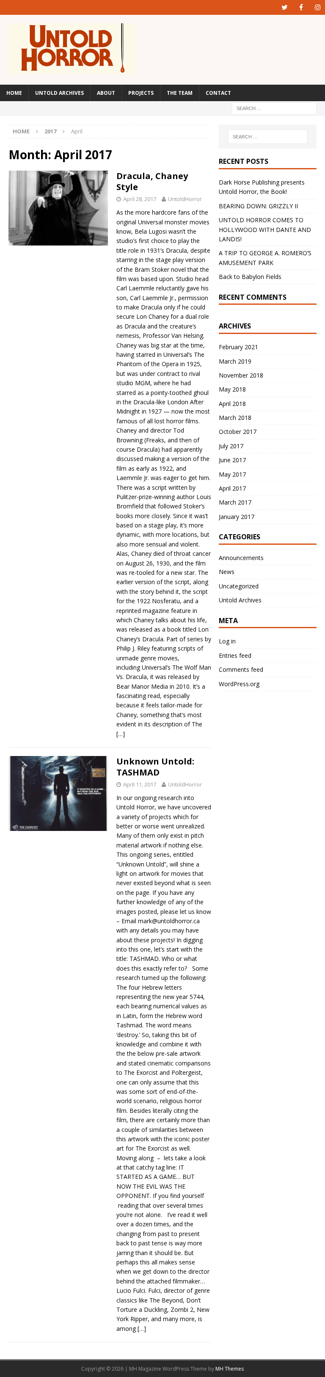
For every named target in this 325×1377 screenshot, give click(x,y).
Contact (218, 93)
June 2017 (232, 460)
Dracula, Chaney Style (152, 181)
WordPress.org (239, 684)
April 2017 (232, 488)
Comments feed (241, 669)
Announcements (241, 558)
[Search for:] (274, 108)
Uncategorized (239, 586)
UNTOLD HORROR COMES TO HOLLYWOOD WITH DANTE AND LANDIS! (265, 229)
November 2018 (241, 375)
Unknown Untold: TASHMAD (155, 767)
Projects (141, 93)
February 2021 (238, 347)
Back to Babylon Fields (250, 277)
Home (14, 93)
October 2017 (237, 432)
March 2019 (235, 361)
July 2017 (231, 446)
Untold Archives (59, 93)
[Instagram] (317, 7)
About (106, 93)
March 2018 (235, 418)
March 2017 (235, 502)
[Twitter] (284, 7)
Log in (227, 641)
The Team (180, 93)
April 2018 (232, 404)
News (226, 572)
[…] (120, 734)
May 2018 (232, 389)
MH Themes (229, 1368)
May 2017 (232, 474)
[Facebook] (301, 7)
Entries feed (235, 655)
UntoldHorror (185, 199)
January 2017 (236, 517)
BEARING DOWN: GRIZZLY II (258, 206)
